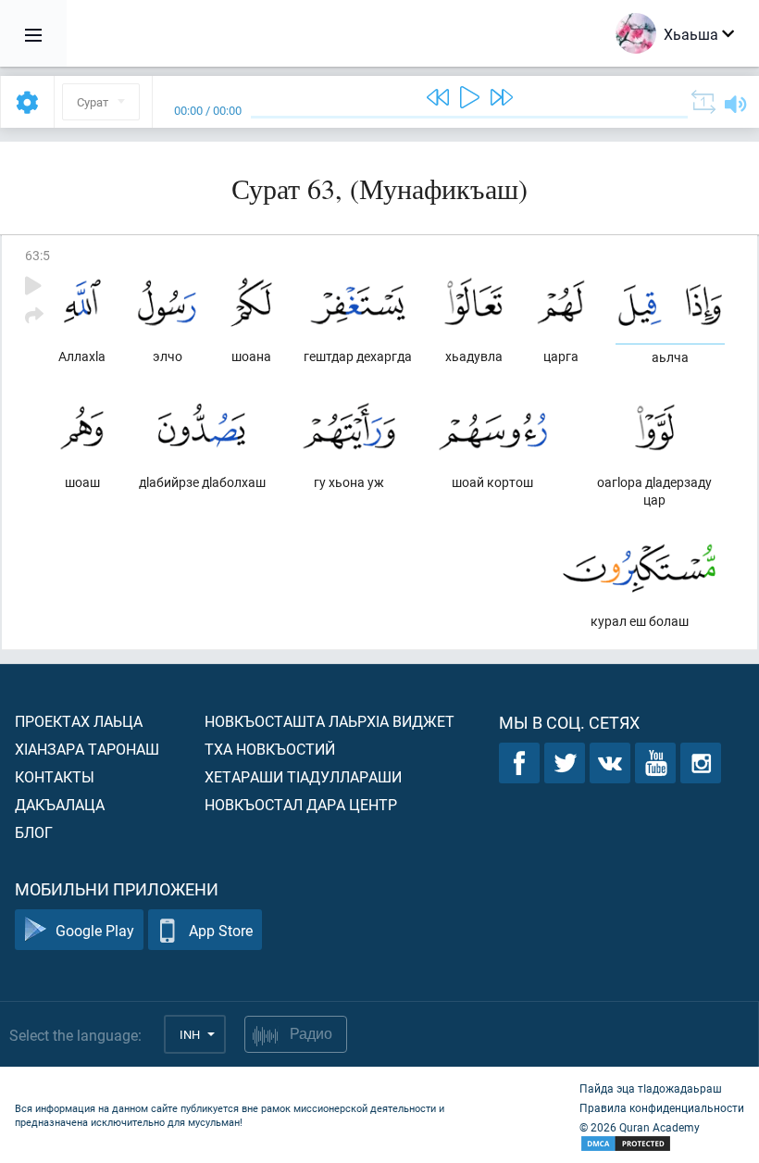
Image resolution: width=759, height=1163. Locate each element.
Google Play (95, 930)
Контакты (54, 776)
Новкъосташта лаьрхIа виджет (329, 721)
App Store (221, 930)
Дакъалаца (60, 804)
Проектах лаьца (79, 721)
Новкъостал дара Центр (301, 804)
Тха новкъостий (270, 748)
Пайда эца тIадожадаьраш (650, 1088)
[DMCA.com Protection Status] (661, 1144)
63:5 (37, 255)
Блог (34, 832)
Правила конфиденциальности (661, 1107)
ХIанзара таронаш (87, 748)
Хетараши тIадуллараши (303, 776)
